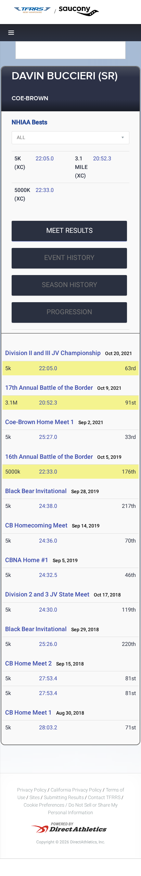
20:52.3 (102, 158)
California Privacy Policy (76, 790)
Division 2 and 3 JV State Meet (47, 594)
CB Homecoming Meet (36, 525)
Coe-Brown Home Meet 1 (39, 421)
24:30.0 (48, 609)
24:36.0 (48, 540)
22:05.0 (45, 158)
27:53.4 (48, 678)
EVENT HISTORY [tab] (69, 257)
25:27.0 (48, 437)
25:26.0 (48, 644)
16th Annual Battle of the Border (49, 456)
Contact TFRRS (104, 797)
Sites (34, 797)
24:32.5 (48, 575)
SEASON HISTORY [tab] (69, 285)
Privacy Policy (32, 790)
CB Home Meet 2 (28, 663)
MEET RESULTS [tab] (69, 230)
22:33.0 (45, 190)
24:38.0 (48, 506)
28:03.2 (48, 727)
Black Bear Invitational (36, 490)
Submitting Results (64, 797)
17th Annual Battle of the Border (49, 387)
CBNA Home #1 (26, 560)
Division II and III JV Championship (53, 352)
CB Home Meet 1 (28, 712)
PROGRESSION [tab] (69, 312)
